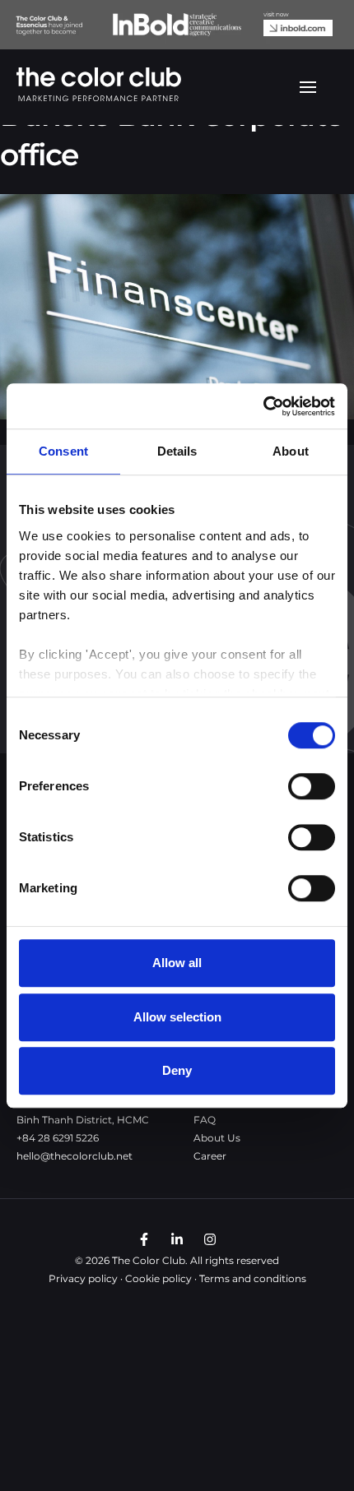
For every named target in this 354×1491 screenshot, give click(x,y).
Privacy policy (83, 1278)
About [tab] (290, 451)
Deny (177, 1070)
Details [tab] (177, 451)
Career (209, 1156)
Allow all (177, 963)
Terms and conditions (252, 1278)
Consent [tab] (63, 451)
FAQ (204, 1120)
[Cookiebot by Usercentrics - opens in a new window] (263, 406)
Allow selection (177, 1017)
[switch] (311, 786)
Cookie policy (158, 1278)
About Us (216, 1138)
